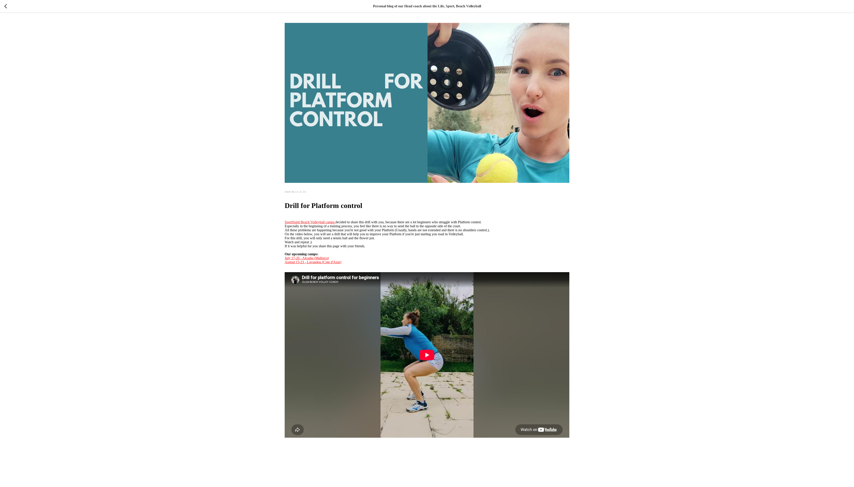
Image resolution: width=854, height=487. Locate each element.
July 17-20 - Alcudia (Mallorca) (307, 258)
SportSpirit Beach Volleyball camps (310, 222)
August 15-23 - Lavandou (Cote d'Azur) (313, 262)
